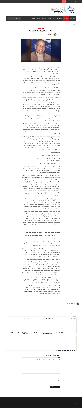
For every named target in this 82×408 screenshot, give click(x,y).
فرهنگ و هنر (59, 18)
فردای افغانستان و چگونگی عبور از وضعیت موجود (66, 350)
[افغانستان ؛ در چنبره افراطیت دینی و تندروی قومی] (65, 324)
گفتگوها (49, 18)
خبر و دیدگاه (66, 18)
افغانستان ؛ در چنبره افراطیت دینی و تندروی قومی (66, 332)
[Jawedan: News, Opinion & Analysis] (63, 9)
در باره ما (38, 18)
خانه (78, 24)
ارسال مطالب (44, 18)
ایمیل (59, 380)
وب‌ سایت (38, 380)
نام (59, 375)
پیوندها (33, 18)
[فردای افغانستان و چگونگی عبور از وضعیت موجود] (65, 342)
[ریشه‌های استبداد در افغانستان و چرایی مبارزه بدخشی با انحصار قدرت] (42, 324)
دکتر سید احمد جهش (50, 34)
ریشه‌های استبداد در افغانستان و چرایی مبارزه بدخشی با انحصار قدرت (43, 333)
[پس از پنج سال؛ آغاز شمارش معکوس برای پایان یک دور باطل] (18, 324)
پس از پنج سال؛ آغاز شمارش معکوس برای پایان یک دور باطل (19, 333)
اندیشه (54, 18)
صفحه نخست (72, 18)
